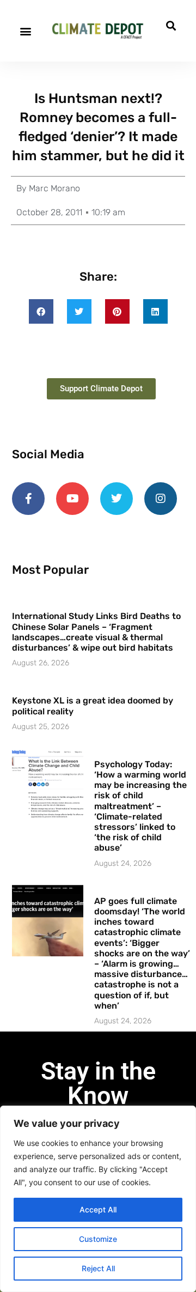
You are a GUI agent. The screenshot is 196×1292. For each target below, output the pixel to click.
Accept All (98, 1209)
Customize (98, 1239)
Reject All (98, 1268)
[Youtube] (72, 498)
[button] (25, 31)
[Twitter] (116, 498)
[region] (98, 1199)
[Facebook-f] (28, 498)
